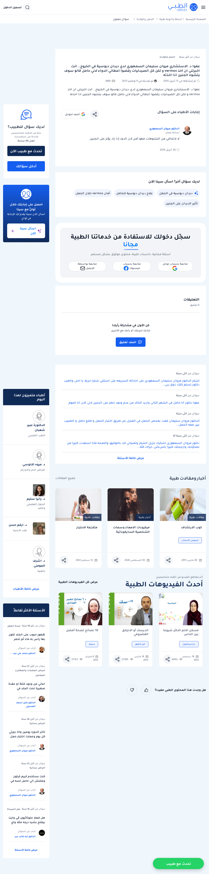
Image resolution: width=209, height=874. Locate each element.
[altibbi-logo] (183, 7)
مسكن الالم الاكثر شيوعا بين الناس (181, 632)
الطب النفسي (36, 435)
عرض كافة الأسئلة (130, 458)
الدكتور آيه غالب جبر (25, 836)
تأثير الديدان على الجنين (182, 203)
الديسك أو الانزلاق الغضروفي (135, 632)
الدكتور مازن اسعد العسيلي (26, 704)
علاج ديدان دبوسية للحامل (134, 193)
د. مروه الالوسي (33, 464)
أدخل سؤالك (26, 166)
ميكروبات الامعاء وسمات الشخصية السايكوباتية (131, 529)
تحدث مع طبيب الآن (26, 151)
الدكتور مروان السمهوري (164, 128)
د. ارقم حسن (18, 524)
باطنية (41, 571)
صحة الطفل (13, 626)
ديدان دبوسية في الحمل (175, 193)
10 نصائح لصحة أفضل (82, 630)
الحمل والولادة (145, 19)
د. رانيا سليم (36, 498)
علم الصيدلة (13, 809)
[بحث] (27, 7)
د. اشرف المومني (39, 563)
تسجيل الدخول (12, 7)
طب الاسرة (20, 530)
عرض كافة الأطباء (26, 588)
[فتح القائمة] (202, 7)
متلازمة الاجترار (86, 527)
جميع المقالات (65, 478)
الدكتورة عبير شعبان (36, 427)
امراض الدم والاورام (33, 470)
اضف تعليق (127, 342)
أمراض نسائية (37, 723)
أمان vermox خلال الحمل (93, 193)
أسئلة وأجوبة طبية (170, 19)
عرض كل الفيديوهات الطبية (78, 582)
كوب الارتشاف (191, 527)
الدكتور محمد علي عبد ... (23, 653)
